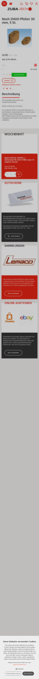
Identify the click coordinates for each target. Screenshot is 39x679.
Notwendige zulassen (14, 673)
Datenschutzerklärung (19, 664)
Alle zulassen (28, 673)
